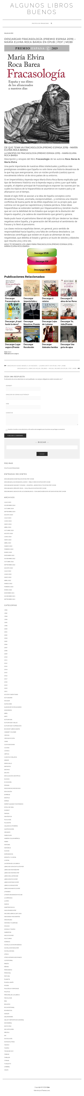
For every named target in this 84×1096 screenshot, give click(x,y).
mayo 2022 (7, 577)
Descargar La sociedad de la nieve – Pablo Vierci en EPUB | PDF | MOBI (27, 482)
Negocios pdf (9, 935)
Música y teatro (9, 929)
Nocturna (8, 938)
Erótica (7, 798)
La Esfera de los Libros (12, 863)
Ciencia (6, 735)
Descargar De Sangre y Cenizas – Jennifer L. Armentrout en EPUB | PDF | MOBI (30, 485)
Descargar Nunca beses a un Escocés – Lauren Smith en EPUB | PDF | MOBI (36, 365)
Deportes (7, 766)
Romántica (8, 1010)
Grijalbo (7, 832)
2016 (5, 676)
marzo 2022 (8, 583)
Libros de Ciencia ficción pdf (14, 866)
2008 (5, 650)
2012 (5, 663)
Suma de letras (9, 1042)
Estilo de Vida (9, 807)
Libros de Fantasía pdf (11, 869)
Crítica (6, 754)
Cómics (6, 751)
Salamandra (8, 1016)
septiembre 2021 (9, 599)
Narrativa (7, 932)
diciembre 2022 (9, 555)
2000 (5, 629)
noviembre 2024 (9, 505)
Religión (7, 1004)
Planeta (7, 979)
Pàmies (6, 966)
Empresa (7, 794)
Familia (6, 813)
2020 (5, 688)
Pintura (7, 976)
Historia (7, 844)
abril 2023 (7, 543)
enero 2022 (8, 590)
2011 (5, 660)
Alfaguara (8, 704)
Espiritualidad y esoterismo (13, 804)
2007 (5, 647)
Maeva (6, 904)
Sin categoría (15, 353)
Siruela (6, 1032)
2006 (5, 644)
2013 (5, 666)
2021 (5, 691)
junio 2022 (7, 574)
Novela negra (9, 951)
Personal (7, 973)
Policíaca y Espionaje (11, 988)
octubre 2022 (9, 561)
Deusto (6, 772)
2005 (5, 641)
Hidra (6, 841)
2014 (5, 669)
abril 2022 (7, 580)
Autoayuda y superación (12, 726)
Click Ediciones (9, 744)
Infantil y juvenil (10, 857)
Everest (7, 810)
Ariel (6, 713)
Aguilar (7, 700)
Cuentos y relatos (10, 757)
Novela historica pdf (11, 948)
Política (7, 992)
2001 (5, 632)
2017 (5, 679)
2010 (5, 657)
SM (5, 1035)
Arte (5, 716)
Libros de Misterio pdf (11, 873)
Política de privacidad (40, 23)
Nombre (9, 385)
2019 (5, 685)
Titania (6, 1060)
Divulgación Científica (12, 776)
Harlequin (8, 835)
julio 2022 (7, 571)
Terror (6, 1054)
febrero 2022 (8, 586)
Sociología (8, 1038)
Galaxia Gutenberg (11, 826)
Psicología (8, 998)
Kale (48, 1087)
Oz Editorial (8, 960)
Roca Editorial (9, 1007)
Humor (6, 851)
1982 (5, 613)
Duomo (7, 779)
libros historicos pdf (11, 882)
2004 (5, 638)
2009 (5, 654)
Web (7, 403)
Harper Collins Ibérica (12, 838)
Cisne (6, 741)
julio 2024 (7, 518)
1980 (5, 610)
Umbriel (7, 1067)
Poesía (6, 985)
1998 (5, 625)
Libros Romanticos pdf (12, 888)
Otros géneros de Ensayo (13, 957)
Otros (6, 954)
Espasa (6, 801)
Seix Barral (8, 1023)
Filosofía (7, 823)
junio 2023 (7, 536)
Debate (6, 760)
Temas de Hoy (8, 1051)
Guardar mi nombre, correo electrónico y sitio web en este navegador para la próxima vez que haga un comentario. (36, 429)
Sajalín (6, 1013)
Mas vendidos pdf (10, 910)
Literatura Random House (13, 894)
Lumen (6, 901)
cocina (6, 747)
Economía (7, 782)
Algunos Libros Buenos (42, 8)
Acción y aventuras (11, 694)
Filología (7, 819)
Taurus (6, 1045)
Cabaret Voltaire (10, 732)
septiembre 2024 (9, 511)
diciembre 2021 (9, 593)
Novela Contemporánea (13, 945)
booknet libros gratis (12, 729)
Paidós (6, 963)
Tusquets (7, 1063)
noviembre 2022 (9, 558)
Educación (8, 791)
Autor (9, 352)
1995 (5, 622)
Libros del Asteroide (11, 876)
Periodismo (8, 970)
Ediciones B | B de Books (12, 788)
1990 (5, 619)
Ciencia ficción (9, 738)
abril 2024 (7, 527)
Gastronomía (9, 829)
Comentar (9, 413)
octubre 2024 (9, 508)
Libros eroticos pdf (11, 879)
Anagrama (8, 710)
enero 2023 (8, 552)
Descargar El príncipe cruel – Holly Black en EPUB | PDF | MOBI (25, 488)
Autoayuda (8, 719)
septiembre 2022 (9, 565)
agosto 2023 (8, 533)
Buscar (42, 454)
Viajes (6, 1070)
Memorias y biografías (12, 916)
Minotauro (8, 920)
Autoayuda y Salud (10, 722)
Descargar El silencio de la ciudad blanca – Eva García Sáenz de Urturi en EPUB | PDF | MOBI (35, 491)
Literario (7, 891)
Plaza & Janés (8, 982)
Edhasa (6, 785)
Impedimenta (8, 854)
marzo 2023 (8, 546)
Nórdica (7, 941)
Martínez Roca (9, 907)
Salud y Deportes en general (14, 1020)
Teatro (6, 1048)
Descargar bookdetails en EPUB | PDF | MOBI (19, 479)
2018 (5, 682)
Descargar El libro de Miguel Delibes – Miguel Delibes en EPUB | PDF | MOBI (47, 368)
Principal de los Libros (12, 995)
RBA (5, 1001)
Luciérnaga (8, 898)
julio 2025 (7, 502)
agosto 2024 (8, 515)
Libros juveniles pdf (11, 885)
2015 (5, 672)
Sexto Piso (7, 1026)
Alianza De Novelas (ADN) (12, 707)
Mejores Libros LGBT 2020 (12, 913)
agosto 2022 (8, 568)
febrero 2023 (8, 549)
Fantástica (8, 816)
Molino (7, 926)
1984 (5, 616)
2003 (5, 635)
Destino (7, 769)
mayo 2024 (7, 524)
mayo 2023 (7, 540)
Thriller (7, 1057)
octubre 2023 (9, 530)
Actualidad (8, 697)
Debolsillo (8, 763)
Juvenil (6, 860)
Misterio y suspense (11, 923)
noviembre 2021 (9, 596)
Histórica (7, 848)
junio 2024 (7, 521)
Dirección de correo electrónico (17, 394)
